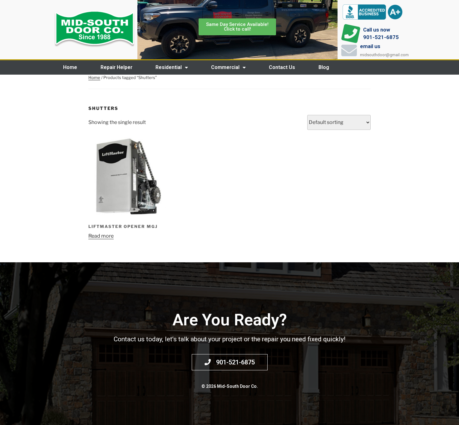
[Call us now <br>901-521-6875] (350, 33)
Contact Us (282, 67)
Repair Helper (116, 67)
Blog (323, 67)
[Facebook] (402, 67)
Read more (101, 236)
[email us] (349, 50)
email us (370, 46)
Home (70, 67)
